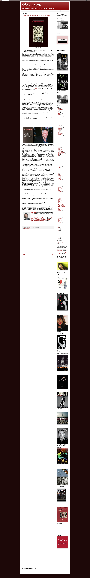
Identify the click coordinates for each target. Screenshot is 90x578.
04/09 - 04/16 (60, 209)
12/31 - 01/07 (60, 175)
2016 (58, 231)
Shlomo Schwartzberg (60, 116)
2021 (58, 226)
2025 (58, 172)
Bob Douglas (59, 124)
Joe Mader (59, 146)
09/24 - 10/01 (60, 187)
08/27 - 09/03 (60, 190)
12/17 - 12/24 (60, 177)
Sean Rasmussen (60, 166)
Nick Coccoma (59, 137)
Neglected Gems (60, 126)
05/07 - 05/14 (60, 203)
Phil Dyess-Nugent (60, 127)
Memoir (59, 148)
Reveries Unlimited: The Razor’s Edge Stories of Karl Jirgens (36, 15)
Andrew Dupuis (60, 151)
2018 (58, 229)
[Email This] (35, 227)
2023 (58, 174)
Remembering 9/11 (60, 157)
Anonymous (58, 249)
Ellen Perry (59, 156)
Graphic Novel (59, 144)
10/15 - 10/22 (60, 185)
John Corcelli (59, 117)
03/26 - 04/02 (60, 210)
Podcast (59, 130)
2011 (58, 237)
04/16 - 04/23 (60, 208)
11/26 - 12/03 (60, 178)
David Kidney (59, 129)
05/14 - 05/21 (60, 202)
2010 (58, 238)
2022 (58, 225)
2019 (58, 228)
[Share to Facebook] (37, 227)
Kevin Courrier (59, 113)
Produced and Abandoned (61, 153)
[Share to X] (36, 227)
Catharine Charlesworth (61, 152)
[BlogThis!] (36, 227)
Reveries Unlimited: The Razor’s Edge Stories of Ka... (62, 205)
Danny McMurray (60, 136)
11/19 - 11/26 (60, 179)
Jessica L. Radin (60, 149)
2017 (58, 230)
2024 (58, 173)
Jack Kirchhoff (59, 147)
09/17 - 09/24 (60, 188)
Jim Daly (59, 167)
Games (58, 132)
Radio (58, 165)
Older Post (52, 254)
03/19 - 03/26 (60, 211)
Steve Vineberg (60, 109)
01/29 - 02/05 (60, 219)
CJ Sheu (59, 131)
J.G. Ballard (36, 88)
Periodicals (59, 150)
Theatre (59, 112)
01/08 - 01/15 (60, 222)
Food (58, 155)
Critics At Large (31, 4)
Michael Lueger (60, 133)
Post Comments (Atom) (29, 255)
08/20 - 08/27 (60, 191)
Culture (59, 115)
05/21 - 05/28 (60, 201)
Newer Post (23, 254)
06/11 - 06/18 (60, 198)
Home (38, 254)
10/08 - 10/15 (60, 186)
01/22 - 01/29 (60, 220)
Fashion (59, 154)
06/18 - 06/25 (60, 197)
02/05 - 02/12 (60, 218)
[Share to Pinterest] (38, 227)
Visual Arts (59, 125)
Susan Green (59, 128)
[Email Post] (33, 227)
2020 (58, 227)
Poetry (58, 145)
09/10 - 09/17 (60, 189)
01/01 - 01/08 (60, 223)
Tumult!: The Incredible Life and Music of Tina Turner (38, 220)
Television (59, 114)
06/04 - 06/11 (60, 199)
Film (58, 108)
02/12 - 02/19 (60, 217)
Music (58, 111)
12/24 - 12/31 (60, 176)
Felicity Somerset (60, 164)
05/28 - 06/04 (60, 200)
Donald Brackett (28, 228)
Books (25, 228)
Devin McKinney (60, 134)
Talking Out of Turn (60, 135)
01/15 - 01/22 (60, 221)
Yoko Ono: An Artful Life (45, 221)
